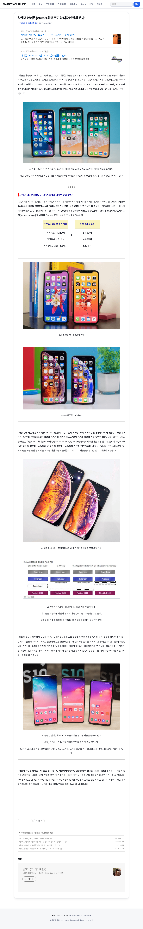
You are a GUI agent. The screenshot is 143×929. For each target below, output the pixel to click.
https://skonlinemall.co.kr (32, 51)
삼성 (40, 4)
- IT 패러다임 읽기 (26, 833)
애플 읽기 (37, 833)
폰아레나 (58, 202)
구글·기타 (50, 4)
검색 (137, 4)
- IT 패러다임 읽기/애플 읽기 (28, 23)
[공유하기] (26, 821)
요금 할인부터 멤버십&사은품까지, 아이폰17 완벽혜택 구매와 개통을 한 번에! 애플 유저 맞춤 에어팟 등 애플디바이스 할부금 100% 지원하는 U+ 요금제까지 (62, 40)
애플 (33, 4)
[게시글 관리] (29, 821)
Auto (83, 4)
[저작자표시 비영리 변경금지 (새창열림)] (48, 821)
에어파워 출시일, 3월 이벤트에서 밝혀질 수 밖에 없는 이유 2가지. (40, 845)
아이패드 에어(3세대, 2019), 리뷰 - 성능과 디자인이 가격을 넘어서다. (41, 842)
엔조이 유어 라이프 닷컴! (34, 869)
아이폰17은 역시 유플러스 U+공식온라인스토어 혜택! (48, 35)
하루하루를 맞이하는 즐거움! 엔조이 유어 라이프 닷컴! (42, 873)
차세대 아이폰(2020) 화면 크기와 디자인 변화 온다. (51, 18)
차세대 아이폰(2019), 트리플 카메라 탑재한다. (34, 839)
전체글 (99, 4)
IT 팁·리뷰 (62, 4)
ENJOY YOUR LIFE (15, 4)
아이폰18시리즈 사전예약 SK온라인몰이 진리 (43, 55)
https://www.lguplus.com (32, 31)
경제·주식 (73, 4)
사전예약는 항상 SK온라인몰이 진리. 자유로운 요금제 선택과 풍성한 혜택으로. (55, 59)
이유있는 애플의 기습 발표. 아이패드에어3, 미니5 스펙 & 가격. (39, 849)
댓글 (20, 858)
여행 (91, 4)
